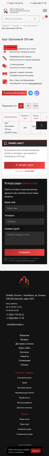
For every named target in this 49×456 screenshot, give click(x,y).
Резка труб (24, 424)
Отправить (24, 252)
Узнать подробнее (16, 452)
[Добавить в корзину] (42, 125)
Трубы (24, 383)
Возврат (24, 339)
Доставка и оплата (25, 344)
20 (21, 106)
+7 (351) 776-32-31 (15, 3)
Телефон (9, 215)
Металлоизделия (24, 403)
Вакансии (24, 335)
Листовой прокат (24, 388)
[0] (43, 18)
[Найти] (34, 19)
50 (28, 106)
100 (35, 106)
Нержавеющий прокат (24, 393)
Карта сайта (24, 348)
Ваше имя (10, 202)
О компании (24, 360)
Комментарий (12, 228)
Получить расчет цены (14, 93)
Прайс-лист (26, 165)
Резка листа (24, 419)
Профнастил (24, 398)
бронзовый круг (35, 83)
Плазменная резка (25, 434)
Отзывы (24, 365)
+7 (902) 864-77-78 (38, 3)
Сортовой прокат (24, 378)
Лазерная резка (24, 429)
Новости (24, 356)
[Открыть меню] (45, 11)
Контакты (24, 352)
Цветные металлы (24, 408)
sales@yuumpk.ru (15, 324)
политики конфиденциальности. (25, 260)
